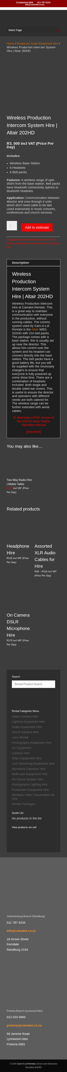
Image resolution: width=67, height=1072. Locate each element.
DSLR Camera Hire (25, 732)
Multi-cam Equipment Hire (21, 243)
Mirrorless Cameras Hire (28, 769)
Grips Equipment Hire (26, 758)
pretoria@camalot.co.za (24, 1025)
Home (10, 43)
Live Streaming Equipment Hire (33, 763)
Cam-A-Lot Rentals (26, 1064)
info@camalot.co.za (21, 931)
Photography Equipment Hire (32, 742)
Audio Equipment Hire (27, 727)
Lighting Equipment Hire (28, 721)
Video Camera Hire (25, 716)
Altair (34, 329)
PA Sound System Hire (27, 779)
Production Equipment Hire (30, 790)
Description (20, 262)
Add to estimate (37, 227)
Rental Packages (23, 804)
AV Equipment (21, 748)
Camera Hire (20, 753)
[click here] (33, 431)
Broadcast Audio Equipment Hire (37, 43)
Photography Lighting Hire (30, 784)
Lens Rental (20, 737)
